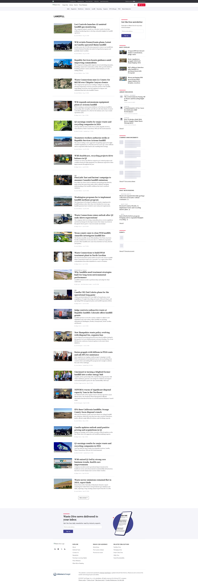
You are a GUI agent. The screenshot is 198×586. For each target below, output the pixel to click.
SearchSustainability (104, 1)
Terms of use (90, 580)
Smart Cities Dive (89, 1)
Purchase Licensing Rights (80, 558)
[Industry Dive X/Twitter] (61, 549)
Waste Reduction (126, 9)
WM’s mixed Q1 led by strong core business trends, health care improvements (90, 462)
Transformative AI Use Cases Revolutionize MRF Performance (134, 110)
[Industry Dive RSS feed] (64, 549)
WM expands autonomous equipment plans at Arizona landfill (91, 103)
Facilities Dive (73, 1)
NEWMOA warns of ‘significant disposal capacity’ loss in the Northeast (92, 391)
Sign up (142, 4)
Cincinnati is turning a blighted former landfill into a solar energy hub (92, 373)
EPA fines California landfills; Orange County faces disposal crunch (91, 410)
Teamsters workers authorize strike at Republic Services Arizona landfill (91, 139)
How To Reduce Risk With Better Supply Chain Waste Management (133, 121)
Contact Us (76, 552)
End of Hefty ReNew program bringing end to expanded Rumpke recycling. (131, 217)
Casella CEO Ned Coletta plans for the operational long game (91, 293)
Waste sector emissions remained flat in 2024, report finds (92, 481)
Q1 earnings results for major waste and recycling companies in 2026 (92, 444)
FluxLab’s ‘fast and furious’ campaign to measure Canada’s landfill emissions (92, 178)
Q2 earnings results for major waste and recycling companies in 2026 (92, 123)
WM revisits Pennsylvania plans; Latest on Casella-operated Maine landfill (92, 43)
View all (121, 128)
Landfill (93, 9)
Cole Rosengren (79, 345)
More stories (83, 497)
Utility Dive (96, 1)
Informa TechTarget (105, 572)
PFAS (119, 9)
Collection (87, 9)
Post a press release (129, 181)
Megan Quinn (79, 115)
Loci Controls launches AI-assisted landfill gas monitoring (90, 25)
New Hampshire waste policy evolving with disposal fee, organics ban (92, 333)
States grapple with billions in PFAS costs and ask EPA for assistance (93, 353)
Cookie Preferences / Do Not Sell (115, 580)
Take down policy (100, 580)
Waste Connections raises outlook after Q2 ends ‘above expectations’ (93, 216)
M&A (68, 9)
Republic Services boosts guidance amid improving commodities (92, 61)
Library (71, 5)
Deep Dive (65, 5)
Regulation (73, 9)
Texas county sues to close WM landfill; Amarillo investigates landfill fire (92, 234)
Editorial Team (76, 550)
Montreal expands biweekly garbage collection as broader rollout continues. (132, 197)
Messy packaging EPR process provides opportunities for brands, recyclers (135, 80)
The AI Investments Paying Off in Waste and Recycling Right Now (134, 98)
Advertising (96, 547)
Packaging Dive (81, 1)
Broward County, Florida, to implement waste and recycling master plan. (130, 207)
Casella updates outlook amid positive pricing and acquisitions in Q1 (91, 428)
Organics (105, 9)
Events (76, 5)
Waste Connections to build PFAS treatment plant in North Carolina (90, 254)
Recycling (99, 9)
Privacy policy (82, 580)
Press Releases (83, 5)
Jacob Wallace (79, 35)
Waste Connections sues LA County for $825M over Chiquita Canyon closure (92, 81)
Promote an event (129, 251)
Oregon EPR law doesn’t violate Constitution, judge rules (136, 52)
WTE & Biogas (112, 9)
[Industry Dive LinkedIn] (55, 549)
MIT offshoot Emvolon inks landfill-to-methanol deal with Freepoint (135, 70)
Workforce (80, 9)
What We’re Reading (78, 563)
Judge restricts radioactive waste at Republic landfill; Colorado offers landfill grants (93, 313)
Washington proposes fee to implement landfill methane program (92, 198)
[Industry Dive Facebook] (58, 549)
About (74, 547)
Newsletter (75, 555)
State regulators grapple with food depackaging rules (134, 61)
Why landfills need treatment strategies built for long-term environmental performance (92, 275)
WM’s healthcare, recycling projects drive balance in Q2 (93, 157)
